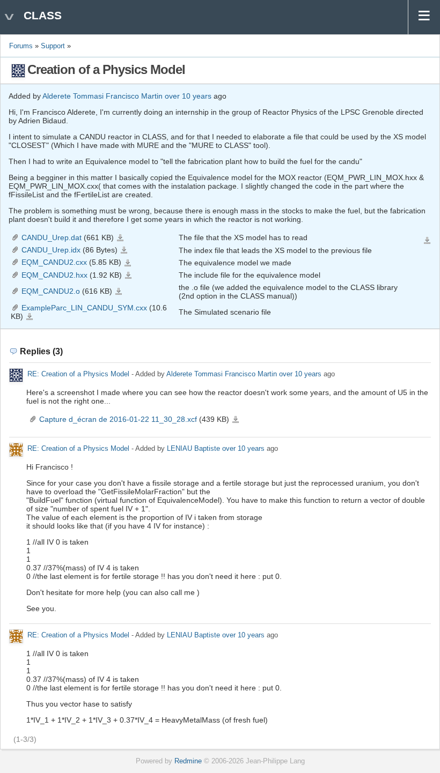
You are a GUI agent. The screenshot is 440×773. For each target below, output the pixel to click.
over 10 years (188, 96)
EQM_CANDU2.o (50, 291)
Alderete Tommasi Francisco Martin (102, 96)
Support (53, 46)
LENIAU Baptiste (193, 449)
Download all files (427, 240)
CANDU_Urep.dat (51, 237)
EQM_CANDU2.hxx (54, 275)
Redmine (188, 761)
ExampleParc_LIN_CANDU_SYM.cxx (84, 307)
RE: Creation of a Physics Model (78, 374)
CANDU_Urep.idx (50, 250)
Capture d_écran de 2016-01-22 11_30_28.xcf (118, 419)
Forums (21, 46)
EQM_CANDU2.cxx (54, 262)
